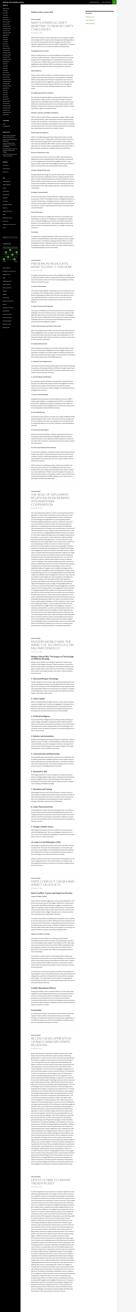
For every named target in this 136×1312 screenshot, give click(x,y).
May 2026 (5, 15)
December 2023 (7, 52)
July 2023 (5, 63)
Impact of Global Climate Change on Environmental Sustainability (9, 145)
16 (12, 254)
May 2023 (5, 68)
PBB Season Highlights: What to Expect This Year (51, 265)
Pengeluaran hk (89, 17)
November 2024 (7, 28)
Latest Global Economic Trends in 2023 (51, 1181)
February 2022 (6, 101)
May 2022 (5, 94)
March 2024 (6, 46)
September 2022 (7, 86)
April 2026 (5, 17)
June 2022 (5, 92)
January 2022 (6, 103)
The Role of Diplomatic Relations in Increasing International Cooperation (50, 499)
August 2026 (6, 8)
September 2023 (7, 59)
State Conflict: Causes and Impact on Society (52, 883)
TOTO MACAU (6, 168)
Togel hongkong (106, 2)
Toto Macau (6, 165)
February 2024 (6, 48)
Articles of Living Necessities (13, 2)
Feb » (16, 261)
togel (4, 124)
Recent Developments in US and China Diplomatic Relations (51, 1041)
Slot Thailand (6, 191)
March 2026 (6, 19)
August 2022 (6, 88)
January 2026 (6, 24)
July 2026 (5, 10)
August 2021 (6, 114)
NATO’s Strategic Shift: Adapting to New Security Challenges (52, 26)
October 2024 (6, 30)
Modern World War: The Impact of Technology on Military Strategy (52, 645)
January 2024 (6, 50)
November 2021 (7, 108)
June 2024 (5, 39)
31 (14, 259)
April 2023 (5, 70)
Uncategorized (36, 19)
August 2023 (6, 61)
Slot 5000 (5, 198)
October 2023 (6, 57)
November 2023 (7, 55)
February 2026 (6, 21)
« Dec (4, 261)
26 (4, 259)
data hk (4, 188)
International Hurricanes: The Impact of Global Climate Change (10, 150)
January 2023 (6, 77)
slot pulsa (5, 208)
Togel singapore (89, 20)
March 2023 (6, 72)
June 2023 (5, 66)
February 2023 (6, 74)
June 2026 (5, 13)
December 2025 (7, 26)
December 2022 (7, 79)
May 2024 (5, 41)
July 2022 (5, 90)
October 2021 (6, 110)
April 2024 (5, 44)
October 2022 (6, 83)
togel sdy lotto (6, 327)
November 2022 (7, 81)
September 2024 (7, 32)
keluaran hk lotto (7, 324)
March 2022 (6, 99)
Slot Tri (4, 227)
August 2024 (6, 35)
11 (16, 252)
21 (8, 257)
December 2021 (7, 105)
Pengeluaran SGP (94, 2)
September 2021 (7, 112)
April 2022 (5, 97)
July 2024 (5, 37)
